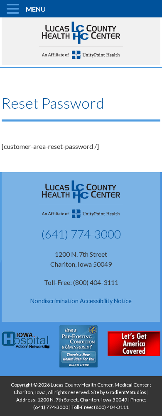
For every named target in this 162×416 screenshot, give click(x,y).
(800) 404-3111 (111, 407)
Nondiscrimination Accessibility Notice (81, 300)
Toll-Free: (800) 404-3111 (81, 282)
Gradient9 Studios (126, 392)
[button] (14, 9)
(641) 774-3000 (81, 234)
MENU (36, 9)
